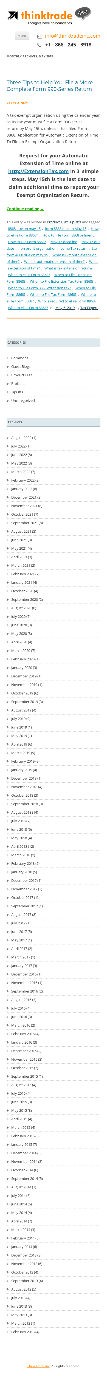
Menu (22, 36)
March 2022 (20, 471)
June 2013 (19, 1306)
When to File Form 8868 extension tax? (39, 287)
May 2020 (19, 633)
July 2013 (18, 1297)
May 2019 (19, 735)
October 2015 (22, 1067)
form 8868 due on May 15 (65, 228)
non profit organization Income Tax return (53, 248)
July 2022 (18, 446)
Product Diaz (57, 221)
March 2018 (20, 854)
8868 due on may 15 (24, 228)
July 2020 (18, 616)
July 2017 (18, 923)
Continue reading (25, 208)
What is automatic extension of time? (54, 261)
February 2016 (23, 1033)
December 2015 (23, 1050)
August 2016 (21, 999)
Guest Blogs (20, 366)
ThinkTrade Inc (38, 1366)
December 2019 (23, 676)
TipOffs (75, 221)
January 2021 (21, 582)
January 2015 (21, 1144)
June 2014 (19, 1204)
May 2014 (19, 1212)
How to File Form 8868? (27, 241)
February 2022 (23, 480)
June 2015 (19, 1101)
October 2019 (22, 693)
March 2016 (20, 1025)
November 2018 (24, 786)
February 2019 (23, 761)
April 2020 (19, 642)
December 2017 (23, 880)
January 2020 (21, 667)
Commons (19, 357)
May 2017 (19, 940)
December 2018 (23, 778)
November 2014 (24, 1161)
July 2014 (18, 1195)
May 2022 (19, 463)
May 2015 (19, 1110)
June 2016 (19, 1016)
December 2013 (23, 1255)
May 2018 (19, 837)
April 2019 (19, 744)
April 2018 (19, 846)
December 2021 (23, 497)
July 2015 (18, 1093)
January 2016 (21, 1042)
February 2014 (23, 1238)
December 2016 (23, 974)
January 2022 (21, 488)
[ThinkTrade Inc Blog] (50, 17)
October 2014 (22, 1169)
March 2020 (20, 650)
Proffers (17, 383)
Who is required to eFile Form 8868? (67, 301)
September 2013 (24, 1280)
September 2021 (24, 522)
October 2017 (22, 897)
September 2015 (24, 1076)
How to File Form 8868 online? (67, 235)
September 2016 (24, 991)
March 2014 (20, 1229)
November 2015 (24, 1059)
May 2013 (19, 1314)
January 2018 (21, 871)
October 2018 (22, 795)
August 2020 (21, 607)
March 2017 (20, 957)
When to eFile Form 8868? (29, 274)
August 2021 (21, 531)
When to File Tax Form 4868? (53, 294)
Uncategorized (23, 400)
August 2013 (21, 1289)
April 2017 (19, 948)
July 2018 (18, 820)
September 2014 (24, 1178)
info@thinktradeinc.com (72, 35)
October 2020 (22, 590)
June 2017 (19, 931)
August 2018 (21, 812)
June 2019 (19, 727)
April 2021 (19, 556)
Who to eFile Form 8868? (28, 307)
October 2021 (22, 514)
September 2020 (24, 599)
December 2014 (23, 1152)
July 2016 (18, 1008)
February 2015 (23, 1135)
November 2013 (24, 1263)
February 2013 (23, 1331)
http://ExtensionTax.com (38, 171)
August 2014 (21, 1187)
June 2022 (19, 454)
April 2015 (19, 1118)
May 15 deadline (63, 241)
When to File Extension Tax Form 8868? (62, 281)
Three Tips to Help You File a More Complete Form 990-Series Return (50, 86)
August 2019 (21, 710)
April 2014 (19, 1221)
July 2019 (18, 718)
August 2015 (21, 1084)
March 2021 (20, 565)
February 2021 (23, 573)
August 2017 (21, 914)
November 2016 (24, 982)
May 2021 (19, 548)
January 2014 (21, 1246)
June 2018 (19, 829)
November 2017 (24, 888)
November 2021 (24, 505)
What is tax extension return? (68, 268)
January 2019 (21, 769)
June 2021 (19, 539)
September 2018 (24, 803)
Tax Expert (89, 307)
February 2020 (23, 659)
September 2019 (24, 701)
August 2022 (21, 437)
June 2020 (19, 624)
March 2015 (20, 1127)
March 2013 (20, 1323)
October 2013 (22, 1272)
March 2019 (20, 752)
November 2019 (24, 684)
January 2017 (21, 965)
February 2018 (23, 863)
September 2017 (24, 906)
